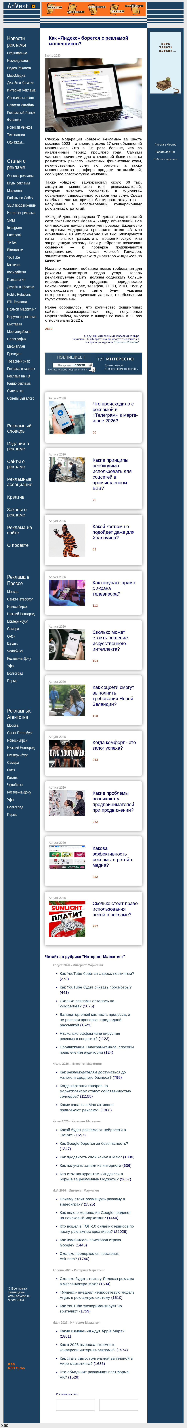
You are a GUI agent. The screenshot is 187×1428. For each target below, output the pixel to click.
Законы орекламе (17, 512)
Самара (13, 629)
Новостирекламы (16, 41)
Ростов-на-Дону (19, 658)
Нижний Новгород (21, 614)
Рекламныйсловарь (19, 428)
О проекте (18, 545)
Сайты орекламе (16, 464)
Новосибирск (17, 606)
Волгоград (15, 673)
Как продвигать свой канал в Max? (91, 1157)
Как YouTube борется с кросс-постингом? (97, 973)
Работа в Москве (165, 144)
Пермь (12, 681)
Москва (12, 592)
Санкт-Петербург (20, 599)
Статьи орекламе (16, 164)
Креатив (15, 497)
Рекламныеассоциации (19, 482)
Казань (12, 644)
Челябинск (15, 651)
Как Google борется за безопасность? (94, 1143)
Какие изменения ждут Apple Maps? (92, 1331)
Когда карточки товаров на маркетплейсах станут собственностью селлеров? (95, 1091)
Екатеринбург (17, 621)
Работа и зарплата (165, 159)
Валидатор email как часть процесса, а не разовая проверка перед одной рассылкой (95, 1019)
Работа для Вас (165, 151)
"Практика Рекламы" (126, 342)
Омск (11, 636)
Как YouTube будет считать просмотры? (96, 987)
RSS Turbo (16, 1368)
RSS (11, 1364)
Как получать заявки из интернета (90, 1165)
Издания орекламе (18, 446)
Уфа (10, 666)
